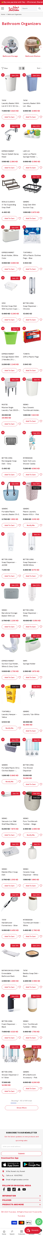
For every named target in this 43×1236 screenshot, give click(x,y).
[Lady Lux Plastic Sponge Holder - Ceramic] (32, 133)
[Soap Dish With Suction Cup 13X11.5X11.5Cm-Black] (32, 184)
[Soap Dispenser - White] (32, 592)
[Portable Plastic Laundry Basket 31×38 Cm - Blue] (11, 491)
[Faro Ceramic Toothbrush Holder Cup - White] (32, 387)
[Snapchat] (19, 1189)
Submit (21, 1153)
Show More (21, 1108)
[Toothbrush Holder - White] (32, 902)
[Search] (31, 8)
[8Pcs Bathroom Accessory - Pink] (32, 1054)
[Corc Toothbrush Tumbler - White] (32, 1004)
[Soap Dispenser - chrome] (32, 286)
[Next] (41, 47)
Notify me (31, 525)
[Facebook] (4, 1189)
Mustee (5, 405)
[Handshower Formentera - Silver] (11, 902)
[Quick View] (3, 75)
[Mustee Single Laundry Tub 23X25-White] (11, 387)
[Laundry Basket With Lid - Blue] (32, 83)
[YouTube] (24, 1189)
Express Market (8, 151)
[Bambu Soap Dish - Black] (32, 953)
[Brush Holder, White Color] (11, 235)
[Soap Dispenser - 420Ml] (11, 542)
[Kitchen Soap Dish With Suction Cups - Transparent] (11, 286)
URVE (4, 303)
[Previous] (2, 47)
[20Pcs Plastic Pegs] (32, 336)
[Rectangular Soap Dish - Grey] (11, 440)
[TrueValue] (11, 1164)
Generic (26, 202)
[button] (20, 68)
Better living (28, 303)
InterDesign (27, 458)
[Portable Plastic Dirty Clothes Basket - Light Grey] (11, 747)
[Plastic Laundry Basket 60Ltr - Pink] (32, 491)
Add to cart (9, 117)
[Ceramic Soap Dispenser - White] (32, 851)
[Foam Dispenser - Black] (11, 1004)
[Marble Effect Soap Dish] (11, 851)
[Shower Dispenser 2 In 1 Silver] (11, 1054)
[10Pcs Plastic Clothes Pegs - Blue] (32, 235)
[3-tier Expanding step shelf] (11, 184)
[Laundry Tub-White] (32, 694)
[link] (12, 1232)
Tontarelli (27, 252)
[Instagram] (9, 1189)
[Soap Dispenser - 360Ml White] (32, 542)
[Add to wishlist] (18, 117)
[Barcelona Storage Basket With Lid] (11, 592)
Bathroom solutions (10, 970)
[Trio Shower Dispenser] (32, 747)
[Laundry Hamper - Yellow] (11, 694)
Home (3, 14)
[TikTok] (14, 1189)
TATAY (4, 100)
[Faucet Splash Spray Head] (11, 133)
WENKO (25, 405)
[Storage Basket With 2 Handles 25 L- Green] (11, 336)
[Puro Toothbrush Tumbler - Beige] (32, 801)
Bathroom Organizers (15, 14)
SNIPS (25, 661)
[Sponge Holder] (32, 643)
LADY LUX (26, 151)
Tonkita (26, 354)
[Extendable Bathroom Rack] (11, 953)
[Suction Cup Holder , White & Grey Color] (11, 643)
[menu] (2, 8)
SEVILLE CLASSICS (8, 202)
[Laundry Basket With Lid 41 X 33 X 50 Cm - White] (11, 83)
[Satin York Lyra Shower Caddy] (32, 440)
